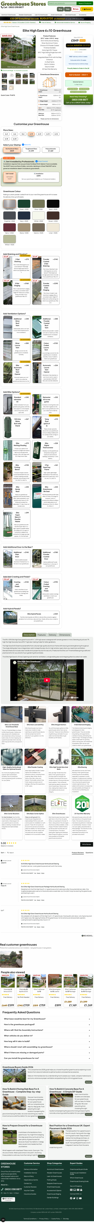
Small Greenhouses (53, 1187)
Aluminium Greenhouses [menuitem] (8, 15)
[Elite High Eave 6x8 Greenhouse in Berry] (18, 81)
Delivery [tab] (52, 635)
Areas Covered (43, 161)
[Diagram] (11, 87)
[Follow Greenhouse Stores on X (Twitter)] (74, 1198)
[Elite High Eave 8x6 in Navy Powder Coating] (4, 75)
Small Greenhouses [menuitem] (56, 15)
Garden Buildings (52, 1198)
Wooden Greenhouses (54, 1173)
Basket (86, 9)
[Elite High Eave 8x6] (11, 81)
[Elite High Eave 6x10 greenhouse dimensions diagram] (11, 75)
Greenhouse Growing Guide (79, 1181)
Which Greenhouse (76, 1178)
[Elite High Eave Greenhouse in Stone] (25, 81)
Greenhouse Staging (54, 1194)
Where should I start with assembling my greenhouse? (28, 1047)
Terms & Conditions (30, 1219)
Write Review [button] (86, 844)
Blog (60, 9)
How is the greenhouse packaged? (19, 1024)
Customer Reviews (30, 1187)
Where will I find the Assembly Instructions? (23, 1030)
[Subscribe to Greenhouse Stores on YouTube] (80, 1198)
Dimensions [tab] (64, 635)
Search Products (85, 3)
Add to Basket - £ (77, 75)
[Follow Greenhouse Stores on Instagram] (77, 1198)
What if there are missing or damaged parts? (24, 1052)
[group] (10, 843)
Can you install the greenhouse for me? (21, 1058)
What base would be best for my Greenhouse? (25, 1019)
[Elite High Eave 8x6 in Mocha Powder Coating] (25, 75)
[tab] (78, 853)
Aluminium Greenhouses (55, 1169)
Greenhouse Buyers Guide (79, 1169)
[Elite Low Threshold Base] (4, 87)
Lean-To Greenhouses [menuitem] (41, 15)
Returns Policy (29, 1176)
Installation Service (30, 1173)
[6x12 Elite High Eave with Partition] (32, 75)
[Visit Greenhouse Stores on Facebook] (71, 1198)
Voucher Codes (29, 1190)
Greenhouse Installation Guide (78, 1173)
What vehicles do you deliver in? (18, 1035)
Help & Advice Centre (31, 1180)
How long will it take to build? (17, 1041)
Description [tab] (29, 634)
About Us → (5, 1185)
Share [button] (42, 873)
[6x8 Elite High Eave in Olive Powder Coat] (4, 81)
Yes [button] (35, 873)
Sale (76, 9)
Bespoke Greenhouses (54, 1183)
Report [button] (38, 873)
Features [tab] (42, 635)
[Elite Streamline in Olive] (32, 81)
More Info (27, 145)
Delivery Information (31, 1169)
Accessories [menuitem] (82, 15)
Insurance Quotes (30, 1194)
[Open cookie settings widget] (3, 1220)
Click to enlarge (15, 70)
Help (67, 9)
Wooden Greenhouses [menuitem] (25, 15)
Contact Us (27, 1183)
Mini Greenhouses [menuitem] (70, 15)
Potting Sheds (51, 1180)
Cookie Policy (55, 1219)
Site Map (66, 1219)
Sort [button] (2, 853)
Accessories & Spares (54, 1190)
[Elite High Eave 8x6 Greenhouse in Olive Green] (18, 75)
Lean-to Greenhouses (54, 1176)
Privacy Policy (44, 1219)
